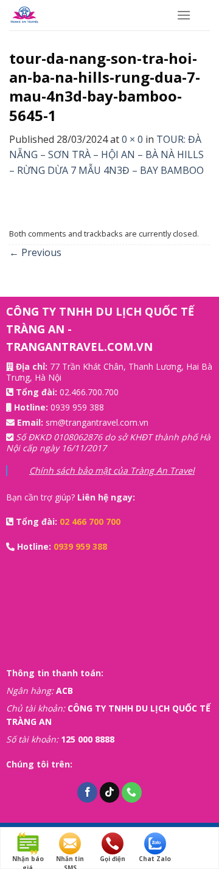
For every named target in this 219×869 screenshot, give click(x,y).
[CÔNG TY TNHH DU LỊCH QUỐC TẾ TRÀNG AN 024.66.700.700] (83, 15)
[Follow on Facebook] (87, 792)
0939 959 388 (77, 407)
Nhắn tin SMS (70, 859)
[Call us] (132, 792)
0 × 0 (132, 139)
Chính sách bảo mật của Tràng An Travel (112, 470)
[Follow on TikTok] (110, 792)
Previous (35, 252)
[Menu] (183, 15)
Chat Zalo (155, 858)
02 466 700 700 (90, 521)
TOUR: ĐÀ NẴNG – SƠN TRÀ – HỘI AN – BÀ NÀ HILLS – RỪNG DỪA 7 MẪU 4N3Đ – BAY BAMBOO (106, 155)
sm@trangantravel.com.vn (97, 422)
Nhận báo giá (28, 859)
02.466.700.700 (89, 392)
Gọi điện (112, 858)
